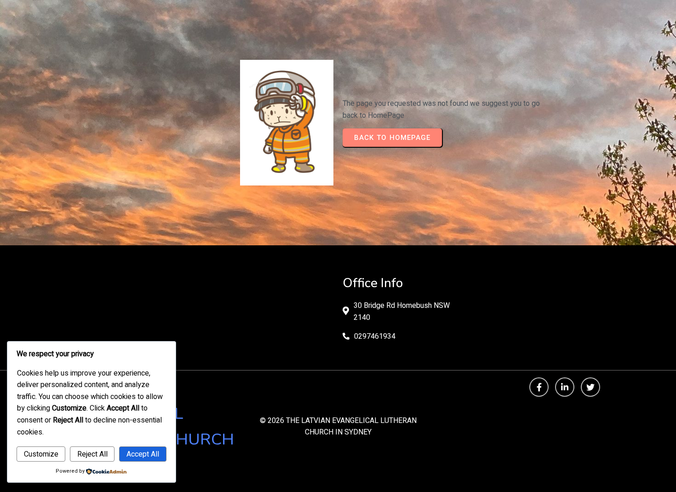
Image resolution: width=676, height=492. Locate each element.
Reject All (92, 454)
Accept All (142, 454)
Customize (41, 454)
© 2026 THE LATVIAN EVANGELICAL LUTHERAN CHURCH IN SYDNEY (338, 426)
